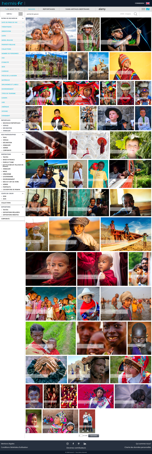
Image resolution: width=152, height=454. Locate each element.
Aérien (5, 148)
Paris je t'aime (8, 162)
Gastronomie (8, 176)
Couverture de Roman (11, 189)
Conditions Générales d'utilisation (14, 447)
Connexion (139, 3)
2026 (4, 196)
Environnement (9, 179)
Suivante (93, 436)
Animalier (6, 145)
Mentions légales (7, 444)
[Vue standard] (143, 9)
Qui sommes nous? (143, 444)
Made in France (9, 159)
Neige (5, 171)
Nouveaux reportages (11, 123)
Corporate (7, 150)
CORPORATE (5, 219)
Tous (5, 137)
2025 (4, 199)
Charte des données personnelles (137, 447)
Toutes (5, 157)
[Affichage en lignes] (148, 9)
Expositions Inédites (11, 215)
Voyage (5, 140)
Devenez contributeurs (76, 448)
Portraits (7, 187)
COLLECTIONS (6, 203)
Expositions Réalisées (11, 212)
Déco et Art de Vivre (11, 182)
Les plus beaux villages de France (13, 165)
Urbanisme (7, 174)
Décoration (7, 142)
